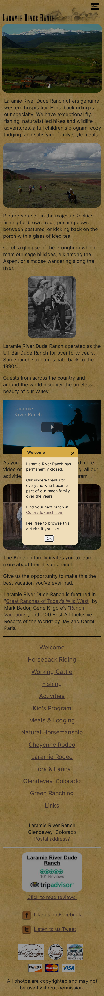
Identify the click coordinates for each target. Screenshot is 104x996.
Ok (49, 538)
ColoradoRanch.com (44, 512)
